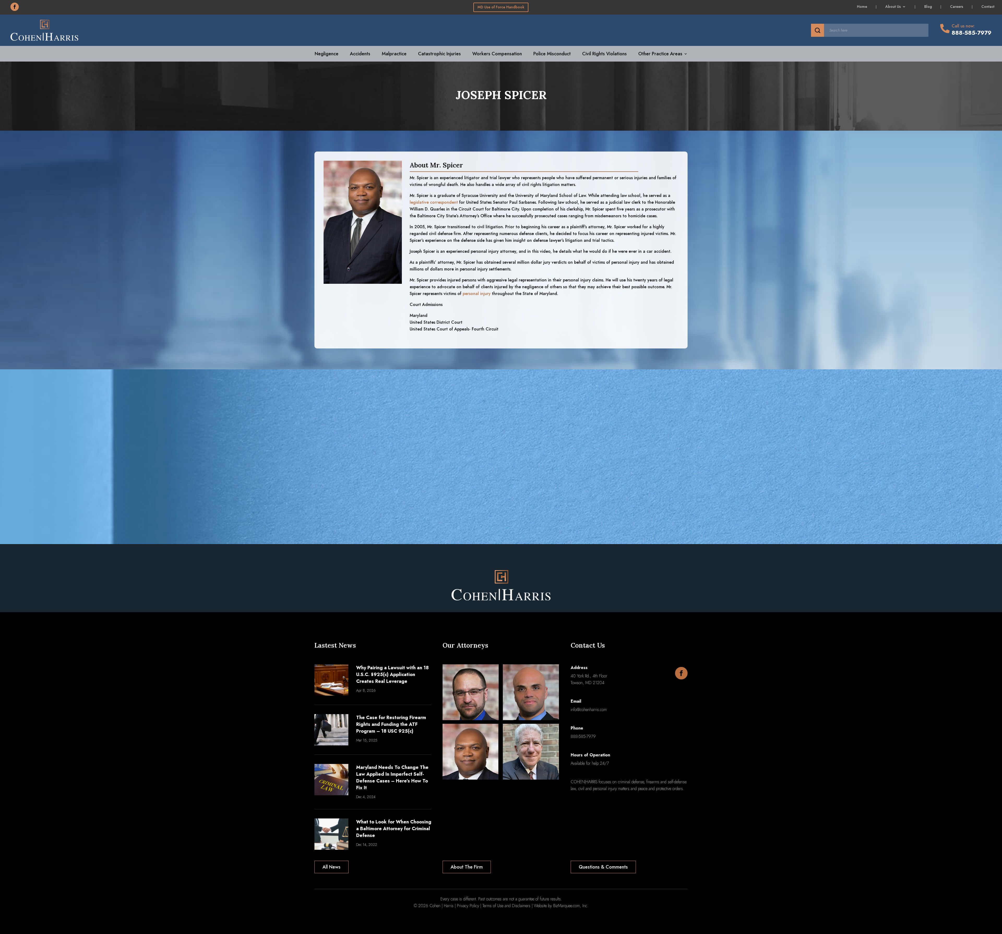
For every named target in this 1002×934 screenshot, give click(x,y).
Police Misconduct (552, 54)
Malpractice (394, 54)
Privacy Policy (468, 906)
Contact (987, 7)
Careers (956, 7)
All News (332, 867)
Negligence (326, 54)
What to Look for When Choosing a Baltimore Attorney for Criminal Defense (393, 828)
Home (862, 7)
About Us (893, 7)
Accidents (360, 54)
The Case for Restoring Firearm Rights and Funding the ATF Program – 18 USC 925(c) (391, 724)
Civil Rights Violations (604, 54)
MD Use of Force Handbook (501, 7)
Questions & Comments (603, 867)
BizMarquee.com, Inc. (570, 906)
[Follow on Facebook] (14, 7)
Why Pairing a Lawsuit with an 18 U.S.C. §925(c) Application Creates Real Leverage (392, 674)
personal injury (477, 294)
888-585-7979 (583, 736)
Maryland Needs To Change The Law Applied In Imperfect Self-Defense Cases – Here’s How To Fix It (392, 777)
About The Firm (467, 867)
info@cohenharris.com (589, 710)
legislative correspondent (434, 202)
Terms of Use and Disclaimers (506, 906)
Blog (928, 7)
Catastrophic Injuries (439, 54)
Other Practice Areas (660, 54)
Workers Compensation (497, 54)
